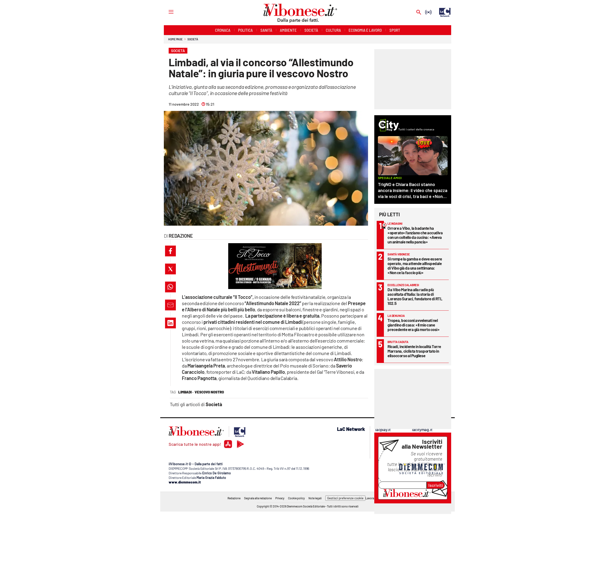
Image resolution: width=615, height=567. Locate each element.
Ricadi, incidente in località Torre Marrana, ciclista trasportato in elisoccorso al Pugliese (414, 351)
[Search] (418, 12)
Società (192, 39)
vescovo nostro (209, 392)
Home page (175, 39)
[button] (170, 251)
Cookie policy (296, 498)
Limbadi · (185, 392)
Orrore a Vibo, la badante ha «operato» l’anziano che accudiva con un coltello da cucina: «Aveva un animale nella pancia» (415, 235)
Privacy (279, 498)
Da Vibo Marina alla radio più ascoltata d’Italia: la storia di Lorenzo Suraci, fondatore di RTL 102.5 (414, 296)
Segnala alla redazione (258, 498)
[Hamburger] (166, 11)
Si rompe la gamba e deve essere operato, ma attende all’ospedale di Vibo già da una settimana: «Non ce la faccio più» (414, 265)
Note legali (315, 498)
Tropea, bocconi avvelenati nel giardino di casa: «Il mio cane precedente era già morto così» (413, 325)
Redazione (234, 498)
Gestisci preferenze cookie (345, 498)
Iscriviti (435, 485)
